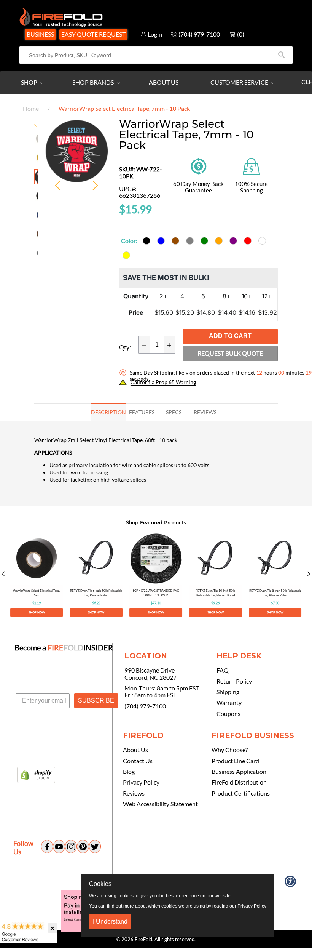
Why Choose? (230, 749)
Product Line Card (235, 760)
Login (155, 34)
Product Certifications (241, 793)
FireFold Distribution (239, 782)
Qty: (125, 347)
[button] (3, 574)
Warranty (229, 702)
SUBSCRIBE (96, 700)
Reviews (134, 793)
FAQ (222, 670)
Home (31, 108)
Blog (129, 771)
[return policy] (198, 165)
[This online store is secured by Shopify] (36, 775)
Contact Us (138, 760)
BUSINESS (40, 34)
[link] (36, 574)
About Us (163, 82)
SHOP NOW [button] (37, 612)
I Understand (110, 921)
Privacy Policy (141, 782)
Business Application (239, 771)
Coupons (228, 713)
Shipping (227, 692)
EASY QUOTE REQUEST (93, 34)
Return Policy (234, 681)
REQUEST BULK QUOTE (230, 353)
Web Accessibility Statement (160, 804)
